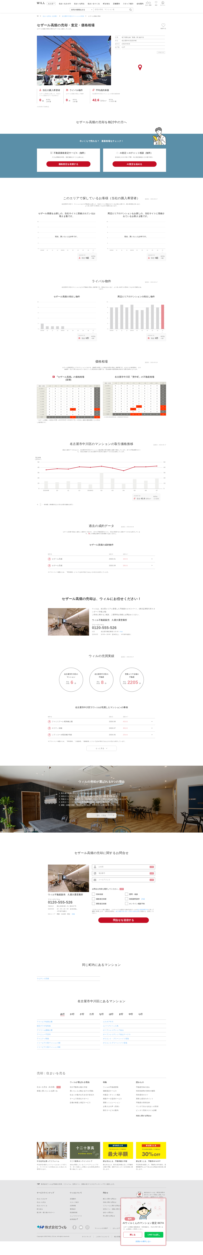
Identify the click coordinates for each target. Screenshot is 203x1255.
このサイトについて (102, 1236)
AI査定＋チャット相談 (111, 1095)
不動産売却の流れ (143, 1087)
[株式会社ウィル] (38, 16)
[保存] (156, 3)
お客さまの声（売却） (111, 1106)
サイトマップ (86, 1236)
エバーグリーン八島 (111, 1026)
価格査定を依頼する (68, 164)
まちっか (116, 1228)
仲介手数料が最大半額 (78, 1087)
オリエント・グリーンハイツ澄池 (116, 1039)
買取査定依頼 (101, 904)
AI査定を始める (134, 164)
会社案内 (140, 4)
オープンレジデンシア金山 (113, 1030)
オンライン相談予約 (137, 904)
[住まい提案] (148, 3)
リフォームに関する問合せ (112, 1205)
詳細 (73, 914)
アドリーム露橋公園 (44, 1030)
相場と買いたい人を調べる (47, 1091)
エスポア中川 (108, 1022)
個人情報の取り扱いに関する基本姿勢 (127, 911)
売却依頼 (99, 894)
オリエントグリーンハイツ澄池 (115, 1043)
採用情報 (73, 1219)
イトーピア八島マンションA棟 (49, 1043)
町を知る (106, 4)
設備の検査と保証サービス (80, 1102)
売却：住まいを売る (51, 1073)
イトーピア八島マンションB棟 (49, 1047)
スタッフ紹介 (128, 4)
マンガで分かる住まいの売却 (147, 1106)
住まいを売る (79, 4)
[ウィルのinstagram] (87, 1227)
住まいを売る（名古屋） (48, 1087)
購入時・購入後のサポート (46, 1212)
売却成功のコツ (142, 1095)
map (121, 631)
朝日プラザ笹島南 (44, 1026)
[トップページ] (41, 3)
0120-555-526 (104, 628)
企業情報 (73, 1205)
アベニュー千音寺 (44, 1034)
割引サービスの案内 (111, 1110)
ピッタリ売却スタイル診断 (146, 1110)
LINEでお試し (154, 1235)
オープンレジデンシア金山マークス (117, 1034)
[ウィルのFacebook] (75, 1228)
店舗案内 (116, 4)
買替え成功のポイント (144, 1099)
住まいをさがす (65, 4)
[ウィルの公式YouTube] (81, 1228)
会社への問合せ (108, 1212)
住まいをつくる (94, 4)
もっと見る (100, 748)
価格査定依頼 (101, 899)
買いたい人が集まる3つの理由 (81, 1091)
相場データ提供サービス (112, 1099)
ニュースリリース (76, 1216)
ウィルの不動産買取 (111, 1087)
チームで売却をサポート (79, 1099)
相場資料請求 (134, 899)
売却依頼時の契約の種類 (145, 1091)
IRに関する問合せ (109, 1216)
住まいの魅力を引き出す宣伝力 (82, 1095)
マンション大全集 (101, 1228)
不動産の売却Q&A (143, 1102)
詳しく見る (101, 815)
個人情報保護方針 (142, 909)
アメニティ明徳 (43, 1039)
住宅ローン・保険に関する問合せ (114, 1209)
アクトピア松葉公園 (44, 1022)
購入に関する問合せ (109, 1199)
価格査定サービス (110, 1091)
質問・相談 (133, 894)
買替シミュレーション (111, 1102)
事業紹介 (73, 1209)
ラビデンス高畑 (43, 978)
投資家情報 (73, 1212)
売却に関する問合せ (144, 1116)
